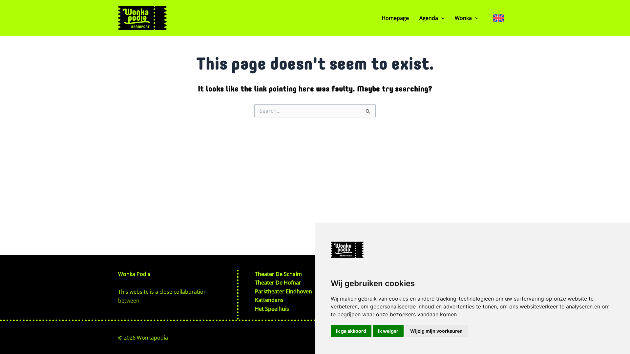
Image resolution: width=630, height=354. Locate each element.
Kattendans (269, 300)
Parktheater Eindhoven (283, 291)
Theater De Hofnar (278, 282)
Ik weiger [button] (388, 331)
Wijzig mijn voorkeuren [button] (436, 331)
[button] (441, 18)
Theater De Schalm (278, 274)
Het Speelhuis (272, 308)
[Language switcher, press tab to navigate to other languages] (498, 18)
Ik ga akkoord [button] (351, 331)
